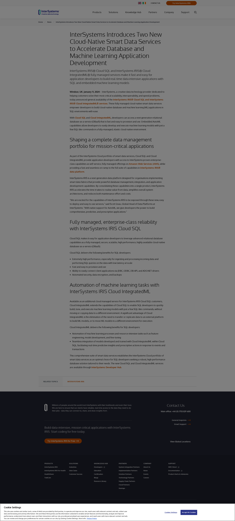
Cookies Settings (171, 512)
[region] (117, 512)
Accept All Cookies (189, 512)
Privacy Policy (92, 518)
